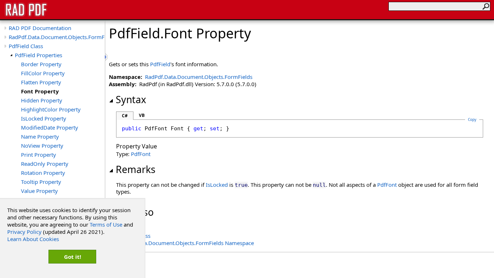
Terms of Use (106, 224)
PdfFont (140, 153)
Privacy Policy (24, 231)
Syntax (131, 99)
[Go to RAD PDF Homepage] (26, 15)
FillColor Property (43, 73)
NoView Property (42, 145)
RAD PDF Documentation (40, 27)
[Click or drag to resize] (106, 57)
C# (125, 116)
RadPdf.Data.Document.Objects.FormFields (57, 37)
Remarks (136, 169)
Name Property (40, 136)
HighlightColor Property (51, 109)
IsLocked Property (43, 118)
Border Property (41, 64)
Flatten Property (41, 82)
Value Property (39, 190)
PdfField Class (26, 46)
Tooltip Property (41, 181)
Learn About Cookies (33, 239)
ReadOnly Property (44, 163)
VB (142, 115)
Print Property (38, 154)
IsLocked (217, 184)
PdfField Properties (38, 55)
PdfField (160, 64)
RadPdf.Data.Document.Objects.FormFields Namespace (185, 243)
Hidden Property (41, 100)
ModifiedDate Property (49, 127)
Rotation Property (43, 172)
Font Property (40, 91)
